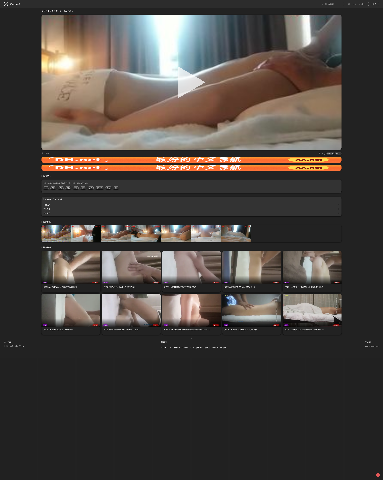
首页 (348, 4)
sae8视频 (15, 3)
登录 (374, 4)
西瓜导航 (223, 348)
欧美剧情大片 (205, 348)
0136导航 (185, 348)
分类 (354, 4)
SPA (46, 188)
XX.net (169, 348)
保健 (60, 188)
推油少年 (99, 188)
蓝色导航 (177, 348)
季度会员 (46, 209)
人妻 (53, 188)
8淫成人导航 (194, 348)
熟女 (108, 188)
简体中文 (362, 4)
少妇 (90, 188)
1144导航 (214, 348)
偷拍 (68, 188)
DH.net (163, 348)
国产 (83, 188)
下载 (322, 153)
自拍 (116, 188)
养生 (75, 188)
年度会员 (46, 205)
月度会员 (46, 213)
